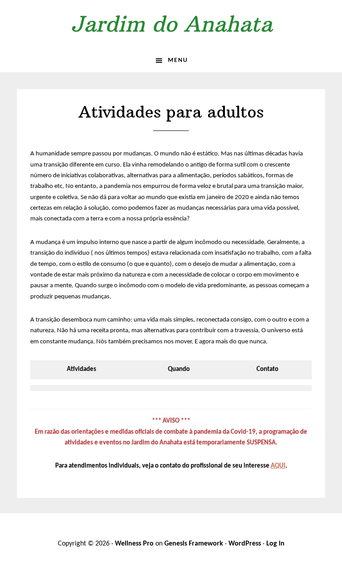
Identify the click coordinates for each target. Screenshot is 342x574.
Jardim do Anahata (171, 24)
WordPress (244, 543)
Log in (275, 543)
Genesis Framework (193, 543)
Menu (178, 60)
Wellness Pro (134, 543)
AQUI (278, 466)
